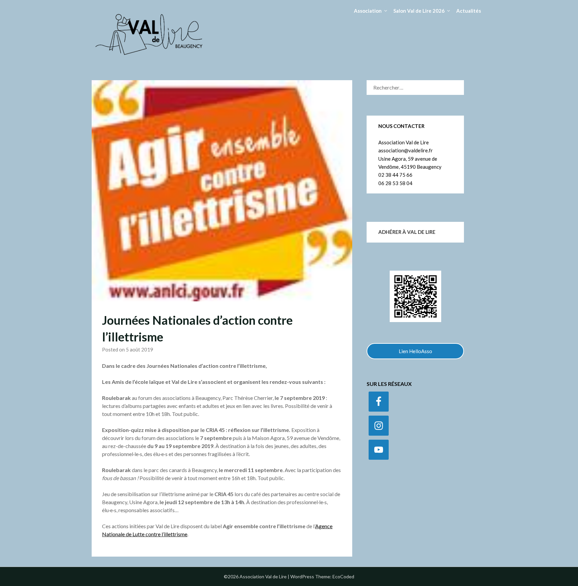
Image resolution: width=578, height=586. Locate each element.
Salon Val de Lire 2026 (419, 11)
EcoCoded (343, 576)
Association (368, 11)
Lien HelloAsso (415, 351)
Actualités (468, 11)
